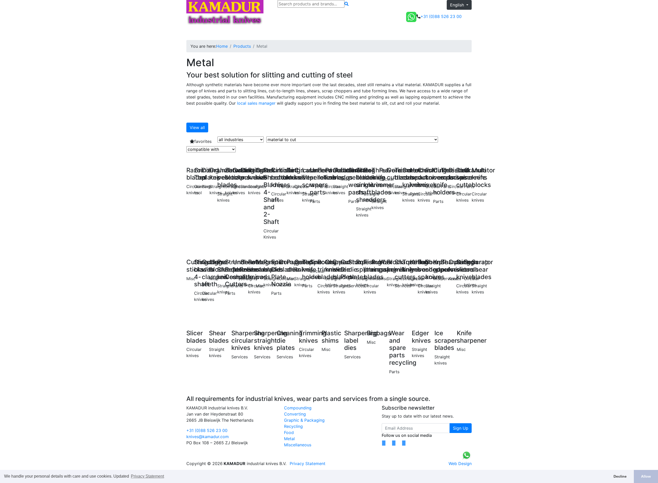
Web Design (460, 463)
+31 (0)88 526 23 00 (206, 430)
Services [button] (264, 32)
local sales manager (256, 103)
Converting (295, 414)
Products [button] (213, 32)
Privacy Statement (307, 463)
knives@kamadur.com (207, 436)
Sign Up (460, 428)
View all (197, 127)
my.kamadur (438, 32)
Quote (464, 32)
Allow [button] (646, 476)
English (457, 4)
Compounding (298, 407)
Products (242, 46)
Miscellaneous (297, 444)
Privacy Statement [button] (147, 476)
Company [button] (289, 32)
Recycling (293, 426)
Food (289, 432)
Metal (289, 438)
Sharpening (241, 32)
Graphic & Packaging (304, 420)
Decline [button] (620, 476)
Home (194, 32)
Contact (313, 32)
